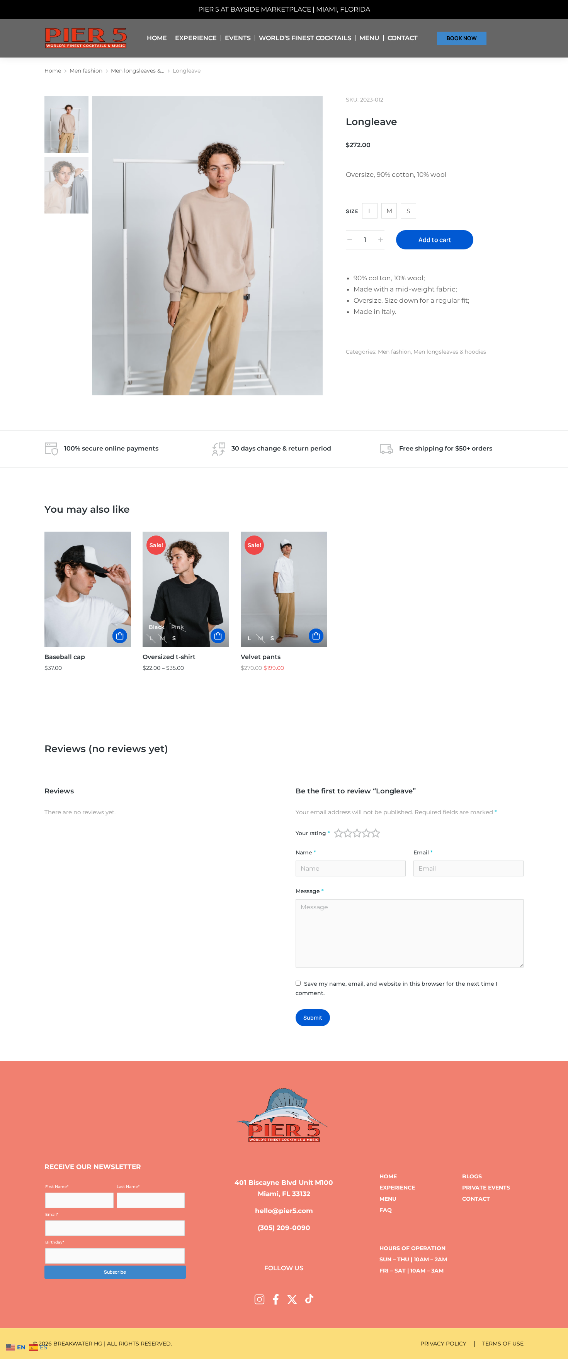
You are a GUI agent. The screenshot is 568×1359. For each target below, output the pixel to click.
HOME (388, 1176)
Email (423, 852)
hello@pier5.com (284, 1211)
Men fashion (394, 351)
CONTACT (476, 1198)
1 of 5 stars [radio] (338, 833)
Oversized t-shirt (169, 657)
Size (352, 211)
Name (306, 852)
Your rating (313, 833)
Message (310, 891)
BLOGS (472, 1176)
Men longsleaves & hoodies (449, 351)
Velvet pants (261, 657)
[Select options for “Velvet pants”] (316, 636)
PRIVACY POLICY (443, 1343)
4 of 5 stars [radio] (366, 833)
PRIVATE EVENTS (486, 1187)
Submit (312, 1017)
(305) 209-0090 (284, 1228)
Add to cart (434, 240)
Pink (177, 627)
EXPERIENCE (397, 1187)
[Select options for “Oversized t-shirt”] (218, 636)
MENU (387, 1198)
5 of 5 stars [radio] (375, 833)
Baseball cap (64, 657)
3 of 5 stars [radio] (357, 833)
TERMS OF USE (503, 1343)
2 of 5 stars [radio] (347, 833)
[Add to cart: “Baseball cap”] (119, 636)
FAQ (385, 1209)
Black (157, 627)
